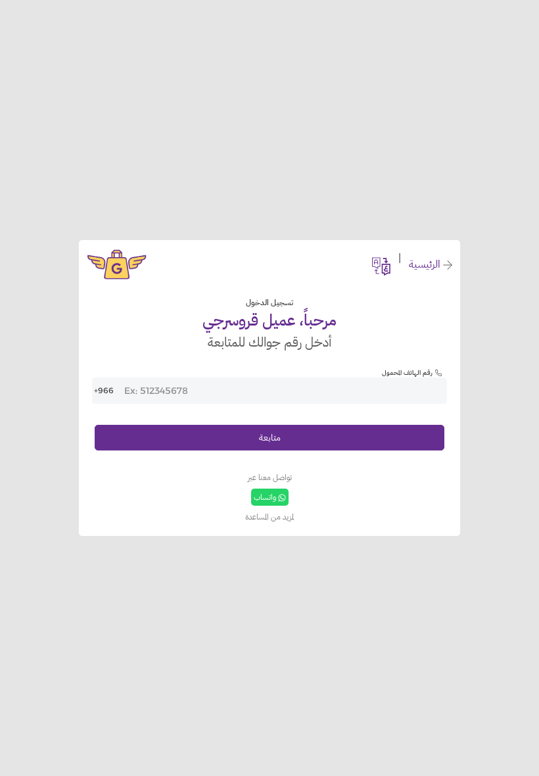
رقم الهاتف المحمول (407, 372)
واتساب (265, 497)
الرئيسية (424, 264)
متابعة (270, 437)
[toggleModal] (381, 264)
